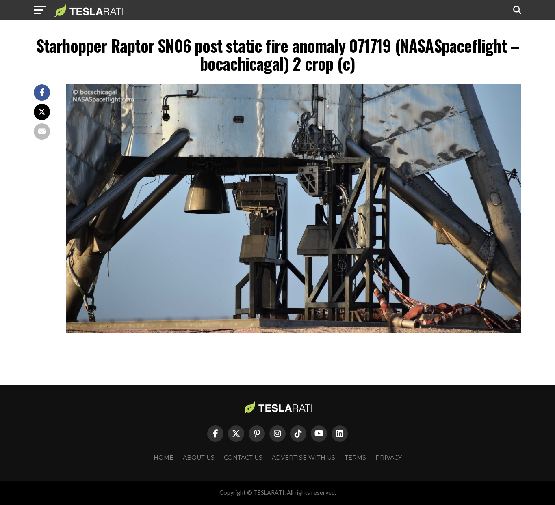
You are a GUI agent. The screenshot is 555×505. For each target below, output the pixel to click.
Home (163, 457)
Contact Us (243, 457)
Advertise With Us (303, 457)
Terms (355, 457)
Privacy (388, 457)
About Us (199, 457)
